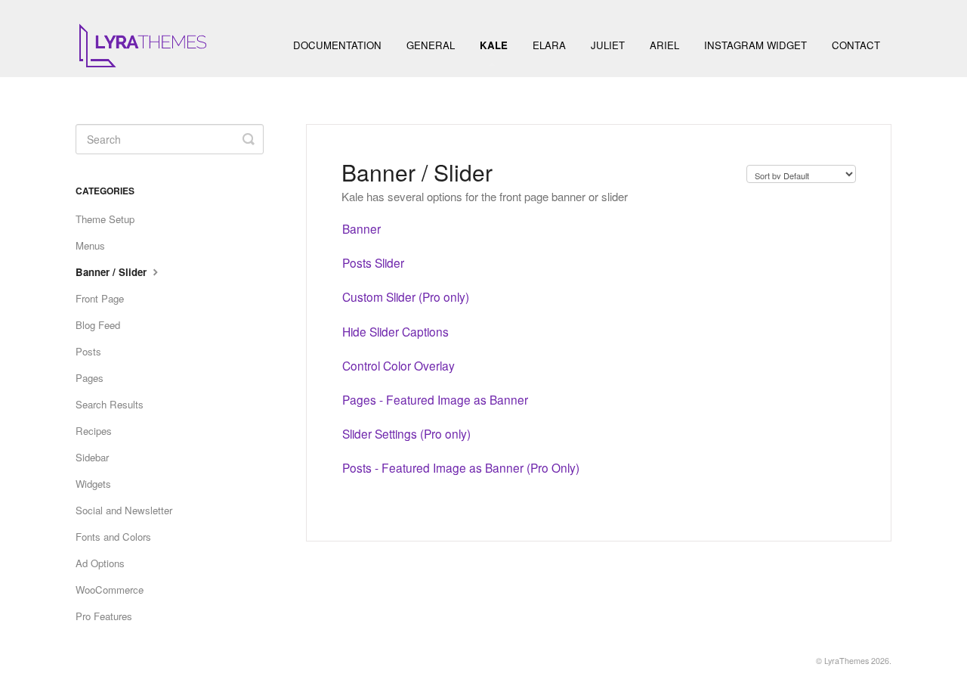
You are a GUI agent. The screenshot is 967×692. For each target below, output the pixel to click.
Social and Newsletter (124, 510)
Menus (90, 245)
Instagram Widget (755, 45)
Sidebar (92, 457)
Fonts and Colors (113, 536)
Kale (494, 45)
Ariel (664, 45)
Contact (856, 45)
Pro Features (104, 616)
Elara (549, 45)
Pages (89, 378)
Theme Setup (105, 219)
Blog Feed (98, 325)
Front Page (100, 298)
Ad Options (100, 563)
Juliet (608, 45)
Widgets (93, 483)
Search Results (110, 404)
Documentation (337, 45)
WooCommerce (110, 589)
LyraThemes (846, 660)
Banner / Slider (113, 272)
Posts (88, 351)
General (430, 45)
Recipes (94, 431)
